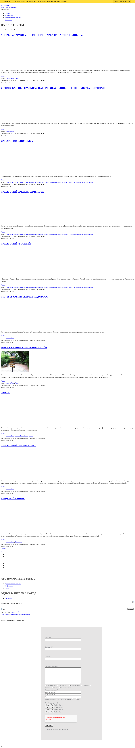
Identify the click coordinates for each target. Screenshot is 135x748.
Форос (5, 392)
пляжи (31, 436)
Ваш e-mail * (49, 647)
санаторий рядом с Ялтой (70, 182)
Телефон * (48, 657)
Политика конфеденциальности (20, 614)
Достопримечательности (13, 18)
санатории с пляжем (55, 182)
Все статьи (8, 20)
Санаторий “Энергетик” (18, 445)
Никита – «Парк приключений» (24, 347)
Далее (3, 76)
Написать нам (5, 614)
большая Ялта (10, 436)
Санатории (8, 598)
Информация (9, 15)
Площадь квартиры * (51, 690)
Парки (17, 78)
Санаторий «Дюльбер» (17, 141)
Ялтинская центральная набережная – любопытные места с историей (54, 88)
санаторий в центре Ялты (70, 234)
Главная (7, 13)
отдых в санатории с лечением (38, 182)
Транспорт (18, 542)
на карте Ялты (10, 78)
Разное (7, 588)
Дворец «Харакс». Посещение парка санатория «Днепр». (42, 35)
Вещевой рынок (13, 498)
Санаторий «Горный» (16, 243)
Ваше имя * (48, 637)
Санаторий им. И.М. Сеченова (22, 191)
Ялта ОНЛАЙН (15, 612)
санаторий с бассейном (85, 182)
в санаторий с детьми (12, 182)
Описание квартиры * (51, 666)
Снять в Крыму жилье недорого (24, 296)
